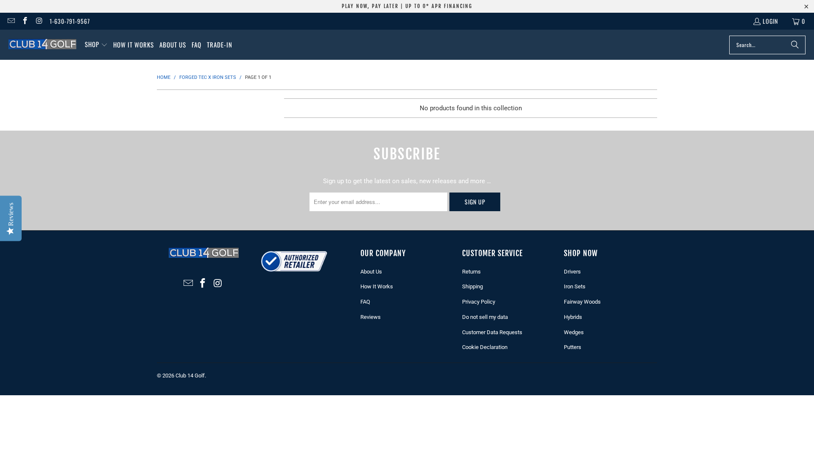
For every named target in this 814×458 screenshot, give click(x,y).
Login (770, 21)
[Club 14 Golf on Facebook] (25, 21)
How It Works (376, 286)
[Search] (795, 45)
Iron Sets (574, 286)
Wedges (574, 332)
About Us (371, 271)
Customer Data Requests (492, 332)
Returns (471, 271)
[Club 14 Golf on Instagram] (39, 21)
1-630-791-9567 (70, 21)
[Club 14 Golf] (42, 44)
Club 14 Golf (190, 375)
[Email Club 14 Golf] (10, 21)
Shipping (472, 286)
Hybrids (573, 317)
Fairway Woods (582, 302)
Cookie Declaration (484, 347)
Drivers (572, 271)
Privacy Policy (478, 302)
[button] (96, 45)
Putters (572, 347)
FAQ (365, 302)
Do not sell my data (485, 317)
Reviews (370, 317)
